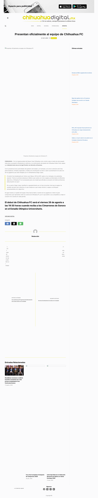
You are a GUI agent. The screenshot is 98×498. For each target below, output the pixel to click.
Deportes (64, 25)
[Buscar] (5, 26)
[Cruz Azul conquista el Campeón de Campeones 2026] (35, 418)
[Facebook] (7, 223)
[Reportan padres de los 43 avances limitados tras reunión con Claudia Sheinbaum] (82, 86)
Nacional (46, 25)
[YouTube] (54, 489)
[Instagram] (51, 489)
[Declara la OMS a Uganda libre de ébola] (82, 61)
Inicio (32, 25)
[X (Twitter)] (14, 223)
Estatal (39, 25)
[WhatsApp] (20, 223)
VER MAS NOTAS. (9, 216)
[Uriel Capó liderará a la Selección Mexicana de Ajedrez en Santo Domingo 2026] (56, 418)
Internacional (55, 25)
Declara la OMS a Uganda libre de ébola (82, 73)
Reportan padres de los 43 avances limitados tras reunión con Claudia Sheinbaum (81, 100)
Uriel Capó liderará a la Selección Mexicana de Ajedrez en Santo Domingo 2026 (56, 476)
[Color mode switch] (7, 18)
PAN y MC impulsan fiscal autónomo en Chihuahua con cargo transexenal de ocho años (82, 130)
